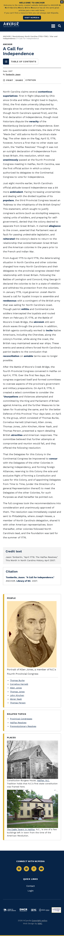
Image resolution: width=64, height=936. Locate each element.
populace (8, 200)
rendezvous (10, 300)
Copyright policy (39, 920)
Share (19, 80)
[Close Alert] (62, 1)
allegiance (55, 226)
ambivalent (16, 191)
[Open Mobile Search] (58, 26)
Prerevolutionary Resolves (23, 726)
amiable (28, 356)
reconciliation (11, 356)
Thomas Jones (17, 691)
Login (30, 890)
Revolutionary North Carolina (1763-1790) (30, 36)
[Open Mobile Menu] (53, 26)
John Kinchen (17, 695)
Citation (30, 80)
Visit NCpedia (32, 18)
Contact (30, 886)
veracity (34, 121)
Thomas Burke (17, 680)
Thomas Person (18, 703)
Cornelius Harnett (19, 684)
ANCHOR (7, 36)
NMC (40, 923)
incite (49, 330)
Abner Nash (16, 699)
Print (9, 80)
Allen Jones (16, 688)
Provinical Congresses (21, 719)
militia (25, 309)
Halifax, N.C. (43, 780)
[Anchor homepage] (11, 24)
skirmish (39, 322)
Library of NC (24, 581)
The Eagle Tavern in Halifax (21, 829)
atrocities (17, 435)
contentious (45, 91)
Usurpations (11, 396)
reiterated (9, 238)
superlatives (10, 95)
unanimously (10, 159)
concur (53, 458)
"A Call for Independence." (40, 577)
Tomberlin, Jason (13, 74)
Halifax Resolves (18, 722)
